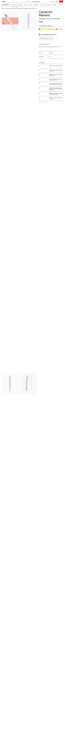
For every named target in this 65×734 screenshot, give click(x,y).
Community (54, 4)
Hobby (41, 4)
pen (59, 93)
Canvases (25, 4)
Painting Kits (36, 4)
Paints (9, 4)
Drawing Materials (14, 4)
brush (54, 74)
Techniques (49, 4)
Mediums (20, 4)
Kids (44, 4)
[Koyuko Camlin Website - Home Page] (4, 5)
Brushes (30, 4)
